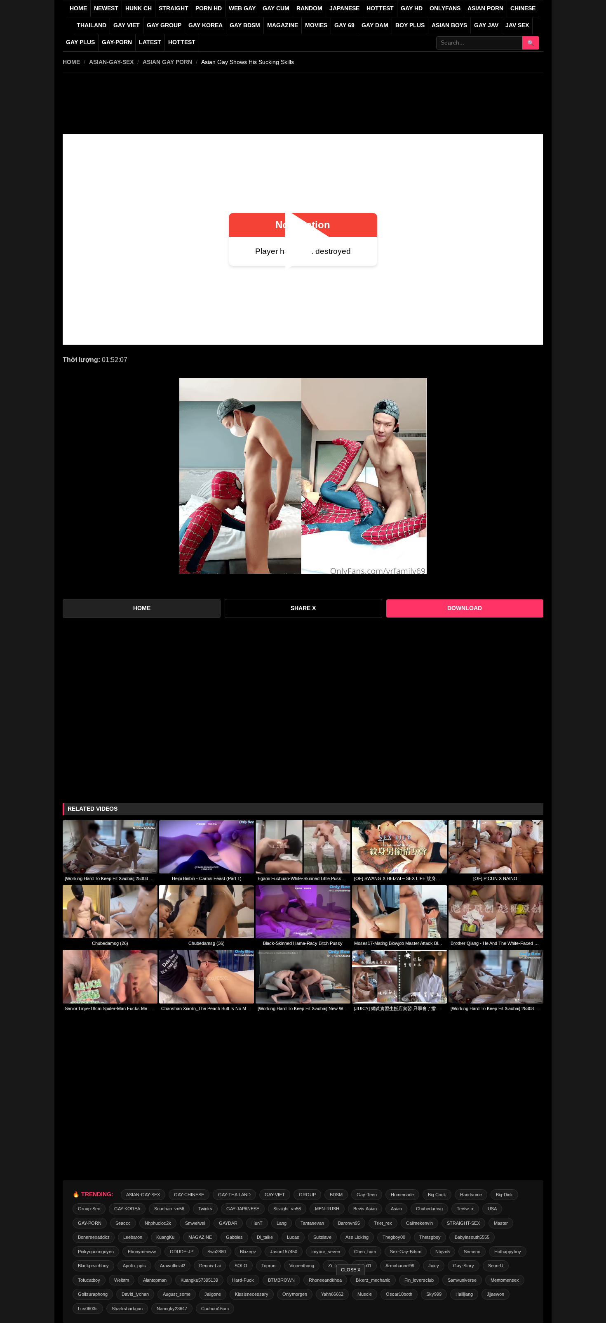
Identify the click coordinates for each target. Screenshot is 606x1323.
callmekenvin (419, 1223)
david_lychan (135, 1294)
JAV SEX (517, 25)
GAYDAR (228, 1223)
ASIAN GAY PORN (167, 62)
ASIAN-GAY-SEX (111, 62)
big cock (437, 1194)
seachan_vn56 (169, 1208)
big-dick (504, 1194)
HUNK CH (138, 8)
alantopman (155, 1280)
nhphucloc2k (158, 1223)
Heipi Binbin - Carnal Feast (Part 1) (207, 878)
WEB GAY (242, 8)
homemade (402, 1194)
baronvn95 (349, 1223)
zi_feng (335, 1265)
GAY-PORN (89, 1223)
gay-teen (367, 1194)
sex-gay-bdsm (405, 1251)
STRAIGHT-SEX (463, 1223)
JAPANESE (344, 8)
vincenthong (301, 1265)
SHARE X (303, 608)
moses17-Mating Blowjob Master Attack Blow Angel (399, 943)
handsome (471, 1194)
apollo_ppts (134, 1265)
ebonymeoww (142, 1251)
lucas (293, 1237)
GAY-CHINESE (189, 1194)
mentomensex (505, 1280)
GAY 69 (344, 25)
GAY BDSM (245, 25)
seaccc (123, 1223)
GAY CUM (276, 8)
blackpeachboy (93, 1265)
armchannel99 (399, 1265)
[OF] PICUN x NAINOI (496, 878)
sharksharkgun (127, 1308)
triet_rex (383, 1223)
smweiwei (195, 1223)
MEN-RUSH (327, 1208)
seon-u (495, 1265)
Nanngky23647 (172, 1308)
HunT (257, 1223)
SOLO (241, 1265)
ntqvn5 (442, 1251)
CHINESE (523, 8)
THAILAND (91, 25)
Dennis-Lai (210, 1265)
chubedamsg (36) (206, 943)
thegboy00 (394, 1237)
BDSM (336, 1194)
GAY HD (412, 8)
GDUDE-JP (181, 1251)
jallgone (212, 1294)
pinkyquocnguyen (96, 1251)
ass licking (357, 1237)
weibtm (121, 1280)
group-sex (89, 1208)
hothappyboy (507, 1251)
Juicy (433, 1265)
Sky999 (434, 1294)
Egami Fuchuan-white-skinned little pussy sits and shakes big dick (303, 878)
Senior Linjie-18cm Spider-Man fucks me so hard (110, 1008)
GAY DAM (375, 25)
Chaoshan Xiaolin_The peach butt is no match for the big (206, 1008)
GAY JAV (486, 25)
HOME (71, 62)
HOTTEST (380, 8)
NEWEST (106, 8)
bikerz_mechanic (373, 1280)
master (501, 1223)
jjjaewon (495, 1294)
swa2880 (216, 1251)
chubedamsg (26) (110, 943)
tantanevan (312, 1223)
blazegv (248, 1251)
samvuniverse (462, 1280)
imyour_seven (325, 1251)
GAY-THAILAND (234, 1194)
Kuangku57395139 (199, 1280)
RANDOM (309, 8)
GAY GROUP (164, 25)
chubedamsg (429, 1208)
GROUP (307, 1194)
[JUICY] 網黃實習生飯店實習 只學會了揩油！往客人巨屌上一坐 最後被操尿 (399, 1008)
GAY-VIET (275, 1194)
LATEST (150, 42)
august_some (176, 1294)
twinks (205, 1208)
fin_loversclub (419, 1280)
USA (492, 1208)
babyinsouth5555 (472, 1237)
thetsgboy (430, 1237)
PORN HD (208, 8)
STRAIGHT (173, 8)
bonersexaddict (93, 1237)
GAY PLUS (80, 42)
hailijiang (464, 1294)
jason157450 (283, 1251)
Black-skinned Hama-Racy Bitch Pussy (303, 943)
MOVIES (316, 25)
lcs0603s (88, 1308)
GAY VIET (126, 25)
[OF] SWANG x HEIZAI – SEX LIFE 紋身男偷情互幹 (399, 878)
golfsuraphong (93, 1294)
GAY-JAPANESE (242, 1208)
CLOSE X (350, 1269)
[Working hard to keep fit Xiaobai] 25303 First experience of (110, 878)
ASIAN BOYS (449, 25)
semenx (472, 1251)
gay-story (463, 1265)
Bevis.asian (365, 1208)
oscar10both (399, 1294)
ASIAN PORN (485, 8)
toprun (268, 1265)
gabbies (234, 1237)
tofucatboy (89, 1280)
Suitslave (322, 1237)
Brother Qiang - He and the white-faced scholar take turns (496, 943)
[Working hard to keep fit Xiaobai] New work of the (303, 1008)
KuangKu (165, 1237)
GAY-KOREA (127, 1208)
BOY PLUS (410, 25)
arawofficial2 (172, 1265)
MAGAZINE (282, 25)
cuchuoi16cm (215, 1308)
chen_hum (365, 1251)
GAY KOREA (205, 25)
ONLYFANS (445, 8)
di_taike (265, 1237)
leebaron (132, 1237)
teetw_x (465, 1208)
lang (282, 1223)
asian (396, 1208)
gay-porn (117, 42)
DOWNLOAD (464, 608)
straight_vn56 (287, 1208)
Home (78, 8)
